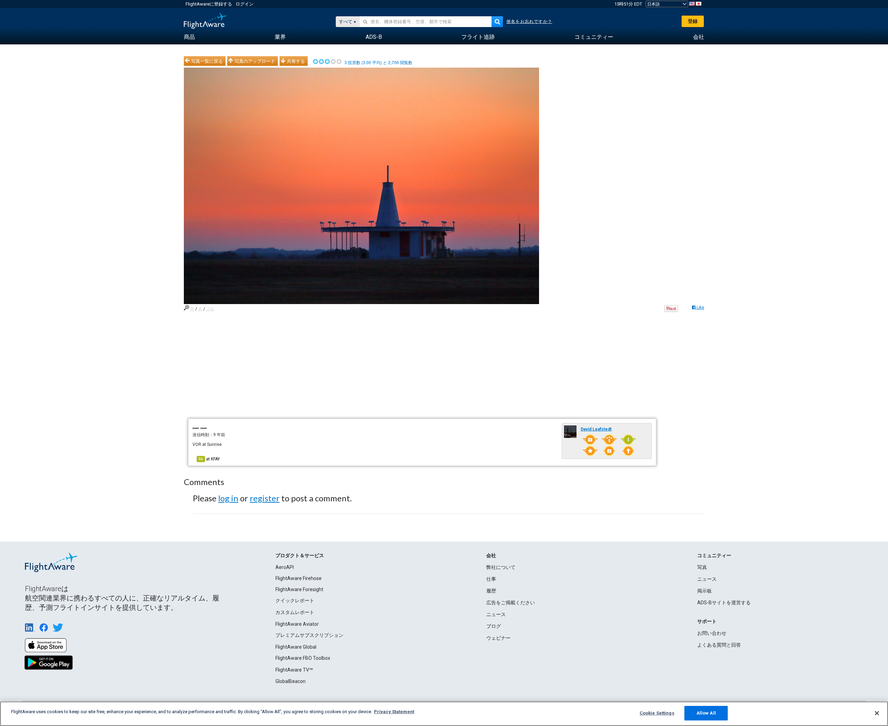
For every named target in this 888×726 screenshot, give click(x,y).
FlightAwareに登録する (209, 4)
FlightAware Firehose (298, 578)
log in (228, 498)
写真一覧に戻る (207, 61)
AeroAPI (284, 567)
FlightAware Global (295, 647)
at (209, 459)
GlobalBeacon (290, 681)
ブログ (493, 626)
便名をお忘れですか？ (529, 21)
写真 (702, 567)
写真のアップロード (254, 61)
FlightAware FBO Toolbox (302, 658)
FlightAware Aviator (297, 624)
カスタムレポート (294, 612)
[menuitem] (189, 37)
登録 (693, 21)
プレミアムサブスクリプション (309, 635)
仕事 (491, 579)
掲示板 (704, 591)
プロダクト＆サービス (299, 555)
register (265, 498)
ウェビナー (498, 638)
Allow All (706, 713)
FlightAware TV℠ (294, 670)
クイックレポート (294, 600)
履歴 (491, 591)
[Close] (877, 713)
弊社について (500, 567)
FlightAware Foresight (299, 589)
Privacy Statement (394, 711)
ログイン (245, 4)
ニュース (496, 614)
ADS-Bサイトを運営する (724, 602)
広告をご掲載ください (510, 602)
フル (210, 308)
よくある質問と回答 (719, 645)
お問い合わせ (711, 633)
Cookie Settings (657, 713)
